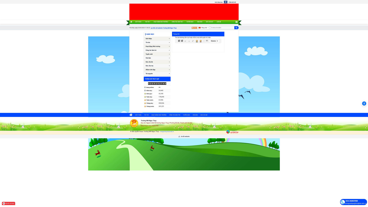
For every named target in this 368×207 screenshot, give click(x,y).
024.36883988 (352, 201)
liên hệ (219, 22)
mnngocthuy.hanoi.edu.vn (167, 131)
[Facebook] (364, 103)
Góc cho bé (209, 22)
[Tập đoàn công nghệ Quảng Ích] (232, 132)
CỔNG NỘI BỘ (232, 2)
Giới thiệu (138, 22)
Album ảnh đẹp (150, 70)
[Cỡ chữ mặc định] (189, 41)
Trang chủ (176, 34)
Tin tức (147, 22)
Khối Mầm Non (219, 2)
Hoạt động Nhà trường (161, 22)
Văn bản (199, 22)
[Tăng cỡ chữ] (192, 41)
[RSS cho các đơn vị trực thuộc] (194, 28)
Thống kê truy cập (152, 79)
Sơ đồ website (185, 136)
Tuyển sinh (189, 22)
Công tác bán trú (177, 22)
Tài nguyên (149, 73)
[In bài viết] (206, 40)
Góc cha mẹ (149, 66)
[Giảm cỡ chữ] (185, 41)
